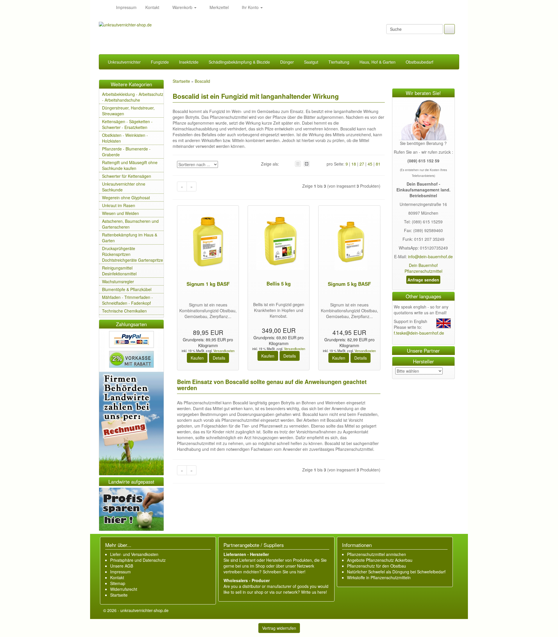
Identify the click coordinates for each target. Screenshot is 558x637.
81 (378, 164)
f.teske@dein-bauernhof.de (419, 333)
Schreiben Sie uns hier (283, 572)
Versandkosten (223, 350)
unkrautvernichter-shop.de (144, 610)
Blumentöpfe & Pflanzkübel (126, 289)
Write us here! (314, 592)
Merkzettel (218, 7)
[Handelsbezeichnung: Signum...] (208, 242)
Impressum (126, 7)
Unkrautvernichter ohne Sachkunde (123, 187)
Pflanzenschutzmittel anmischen (376, 554)
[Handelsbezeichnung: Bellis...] (279, 242)
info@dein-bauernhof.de (430, 256)
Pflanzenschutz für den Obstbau (376, 566)
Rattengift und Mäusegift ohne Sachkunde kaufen (130, 165)
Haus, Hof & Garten (378, 62)
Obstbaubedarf (419, 62)
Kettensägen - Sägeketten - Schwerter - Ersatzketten (127, 124)
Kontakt (152, 7)
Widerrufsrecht (123, 589)
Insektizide (188, 62)
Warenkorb (182, 7)
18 (353, 164)
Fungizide (160, 62)
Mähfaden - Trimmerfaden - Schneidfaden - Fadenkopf (127, 300)
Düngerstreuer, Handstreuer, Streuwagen (128, 110)
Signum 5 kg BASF (349, 283)
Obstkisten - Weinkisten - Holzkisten (125, 138)
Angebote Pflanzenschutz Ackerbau (379, 560)
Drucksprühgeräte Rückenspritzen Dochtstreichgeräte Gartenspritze (132, 254)
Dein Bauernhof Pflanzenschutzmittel (423, 268)
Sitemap (117, 583)
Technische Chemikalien (124, 311)
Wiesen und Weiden (120, 213)
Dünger (287, 62)
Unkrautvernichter (124, 62)
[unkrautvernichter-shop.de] (105, 7)
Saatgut (311, 62)
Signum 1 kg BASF (208, 283)
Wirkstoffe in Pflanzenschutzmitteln (379, 577)
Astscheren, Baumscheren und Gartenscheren (130, 224)
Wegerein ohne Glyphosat (126, 197)
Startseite (119, 595)
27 (362, 164)
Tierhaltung (338, 62)
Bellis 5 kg (279, 283)
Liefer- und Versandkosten (134, 554)
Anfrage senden (423, 280)
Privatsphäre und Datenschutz (138, 560)
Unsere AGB (121, 566)
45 (370, 164)
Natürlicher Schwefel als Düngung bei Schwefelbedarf (396, 572)
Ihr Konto (250, 7)
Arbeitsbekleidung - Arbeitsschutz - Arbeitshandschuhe (132, 97)
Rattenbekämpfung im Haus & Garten (129, 237)
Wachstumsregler (118, 281)
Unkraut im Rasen (118, 205)
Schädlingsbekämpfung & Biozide (239, 62)
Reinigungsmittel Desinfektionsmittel (119, 271)
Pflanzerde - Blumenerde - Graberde (126, 151)
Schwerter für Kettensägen (126, 176)
